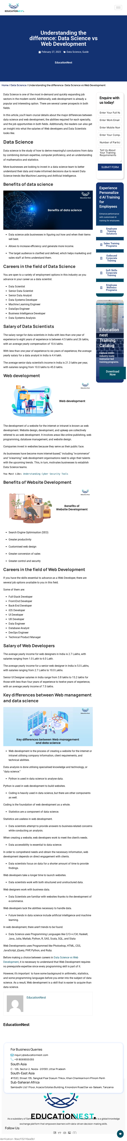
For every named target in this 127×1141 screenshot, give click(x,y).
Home (5, 85)
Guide (85, 51)
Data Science (74, 51)
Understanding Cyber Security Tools (45, 473)
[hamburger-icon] (118, 7)
